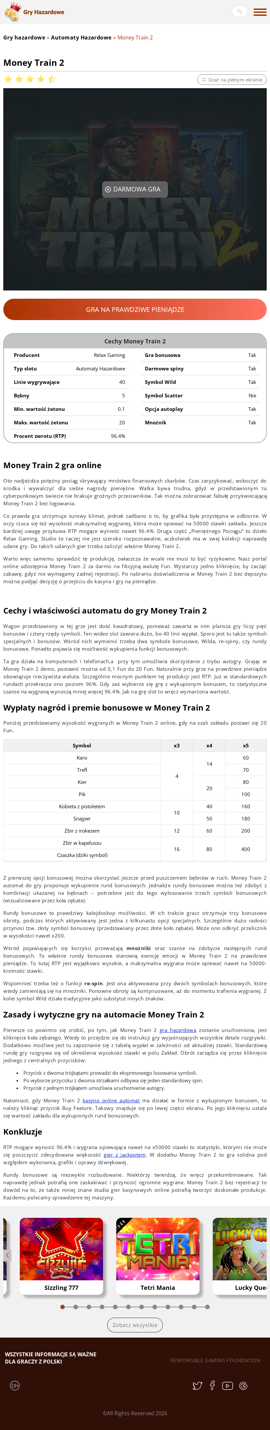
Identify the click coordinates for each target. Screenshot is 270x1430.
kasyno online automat (111, 1100)
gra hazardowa (178, 1030)
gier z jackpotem (125, 1154)
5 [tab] (115, 1307)
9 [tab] (168, 1307)
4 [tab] (102, 1307)
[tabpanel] (61, 1256)
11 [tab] (194, 1307)
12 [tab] (207, 1307)
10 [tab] (181, 1307)
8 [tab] (154, 1307)
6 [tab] (128, 1307)
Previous (7, 1255)
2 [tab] (75, 1307)
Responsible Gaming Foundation (215, 1360)
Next (262, 1255)
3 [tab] (89, 1307)
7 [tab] (141, 1307)
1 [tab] (62, 1307)
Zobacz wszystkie (135, 1325)
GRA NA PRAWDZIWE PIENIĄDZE (135, 309)
